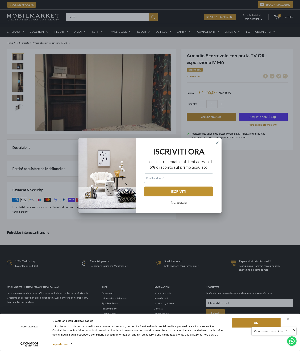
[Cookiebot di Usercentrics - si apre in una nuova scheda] (29, 344)
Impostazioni (60, 344)
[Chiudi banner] (287, 319)
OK (256, 322)
